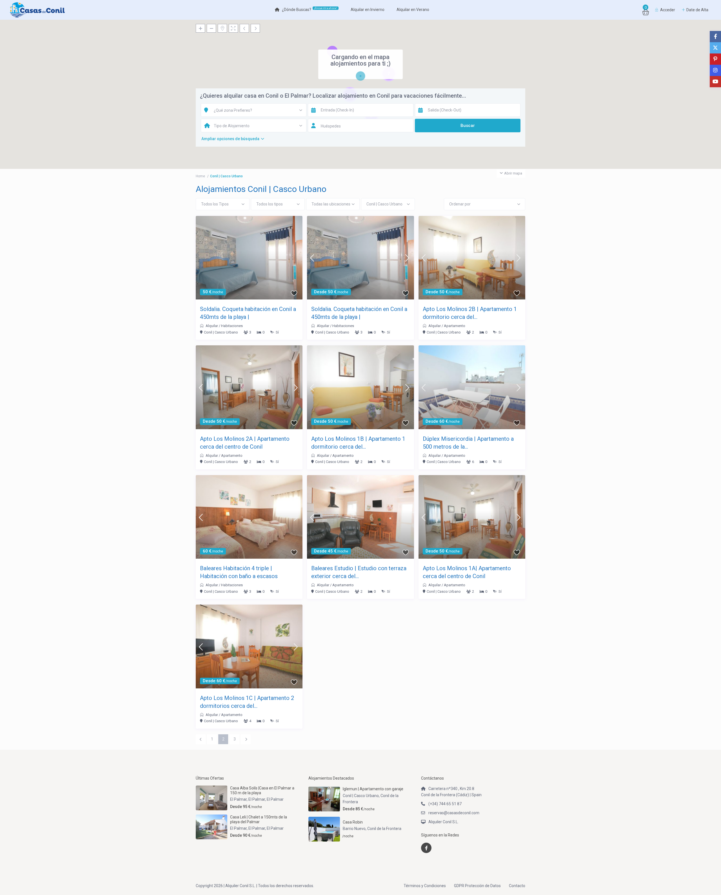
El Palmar (275, 799)
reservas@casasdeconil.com (453, 813)
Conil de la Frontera (384, 828)
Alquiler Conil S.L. (443, 822)
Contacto (517, 885)
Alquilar (212, 326)
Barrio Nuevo (354, 828)
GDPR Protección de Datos (477, 885)
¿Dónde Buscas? (309, 9)
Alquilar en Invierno (367, 9)
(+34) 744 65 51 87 (445, 804)
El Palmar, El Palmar (247, 799)
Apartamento (454, 326)
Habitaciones (232, 326)
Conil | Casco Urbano (221, 332)
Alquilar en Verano (413, 9)
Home (200, 176)
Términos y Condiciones (425, 885)
